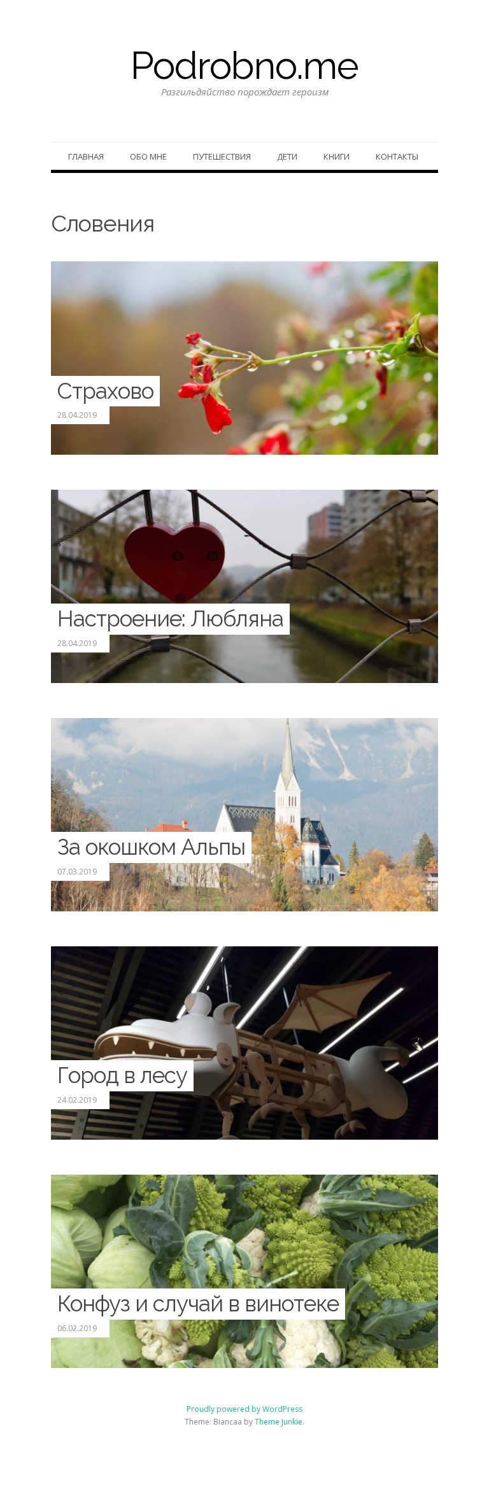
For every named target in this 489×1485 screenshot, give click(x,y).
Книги (336, 156)
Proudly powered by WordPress (244, 1409)
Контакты (397, 156)
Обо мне (148, 156)
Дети (287, 156)
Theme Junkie (278, 1421)
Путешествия (222, 156)
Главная (86, 156)
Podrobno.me (244, 65)
